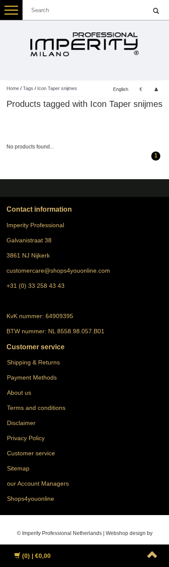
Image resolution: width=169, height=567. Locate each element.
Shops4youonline (30, 498)
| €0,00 (36, 555)
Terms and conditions (36, 407)
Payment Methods (32, 377)
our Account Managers (38, 483)
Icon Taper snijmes (57, 88)
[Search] (156, 11)
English (120, 89)
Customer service (31, 453)
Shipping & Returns (33, 362)
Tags (28, 88)
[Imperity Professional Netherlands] (84, 41)
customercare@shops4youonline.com (58, 270)
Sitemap (18, 468)
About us (19, 392)
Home (12, 88)
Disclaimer (21, 422)
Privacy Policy (26, 438)
